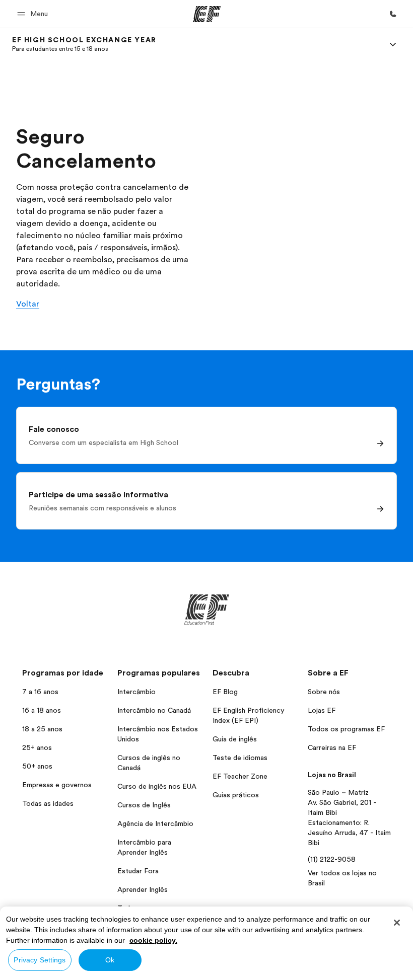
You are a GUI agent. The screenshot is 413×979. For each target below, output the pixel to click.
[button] (34, 14)
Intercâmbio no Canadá (154, 710)
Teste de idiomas (240, 758)
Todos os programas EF (346, 729)
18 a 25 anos (42, 729)
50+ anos (37, 766)
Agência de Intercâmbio (155, 823)
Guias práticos (236, 795)
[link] (84, 44)
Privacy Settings (39, 960)
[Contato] (393, 14)
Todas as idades (48, 803)
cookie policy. (153, 940)
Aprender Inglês (142, 889)
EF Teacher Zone (240, 776)
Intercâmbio (136, 692)
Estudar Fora (138, 871)
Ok (109, 960)
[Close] (397, 923)
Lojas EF (321, 710)
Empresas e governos (57, 785)
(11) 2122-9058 (332, 859)
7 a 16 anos (40, 692)
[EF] (207, 14)
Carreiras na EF (332, 747)
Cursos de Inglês (144, 805)
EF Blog (225, 692)
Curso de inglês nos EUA (156, 786)
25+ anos (37, 747)
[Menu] (393, 44)
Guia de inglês (235, 739)
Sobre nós (324, 692)
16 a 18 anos (41, 710)
